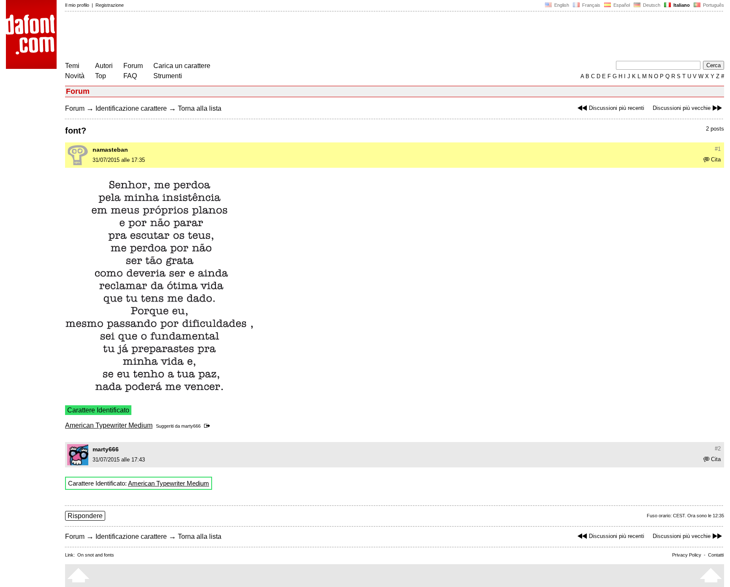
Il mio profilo (77, 5)
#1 (718, 149)
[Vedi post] (208, 426)
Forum (133, 65)
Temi (72, 65)
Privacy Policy (686, 554)
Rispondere (85, 515)
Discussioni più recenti (616, 108)
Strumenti (167, 75)
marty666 (191, 426)
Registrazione (109, 5)
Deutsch (651, 5)
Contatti (716, 554)
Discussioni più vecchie (682, 108)
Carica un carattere (181, 65)
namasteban (110, 149)
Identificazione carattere (131, 108)
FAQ (130, 75)
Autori (104, 65)
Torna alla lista (199, 108)
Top (100, 75)
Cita (716, 159)
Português (712, 5)
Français (591, 5)
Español (621, 5)
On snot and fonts (95, 554)
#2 (718, 448)
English (561, 5)
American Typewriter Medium (109, 425)
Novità (74, 75)
